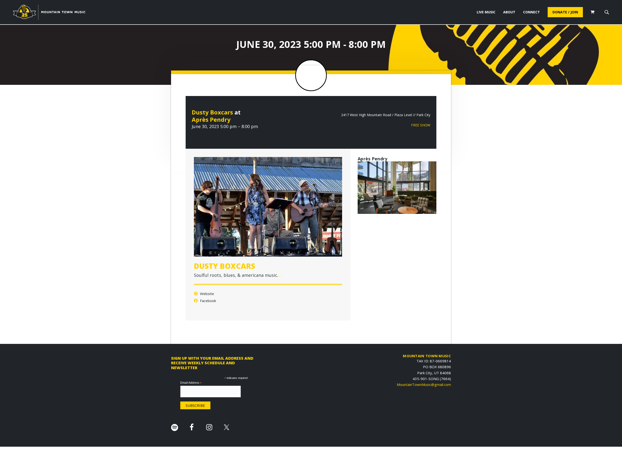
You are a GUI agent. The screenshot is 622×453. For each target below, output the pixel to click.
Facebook (207, 300)
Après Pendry (211, 119)
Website (206, 293)
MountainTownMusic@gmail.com (424, 384)
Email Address (191, 383)
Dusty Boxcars (212, 112)
